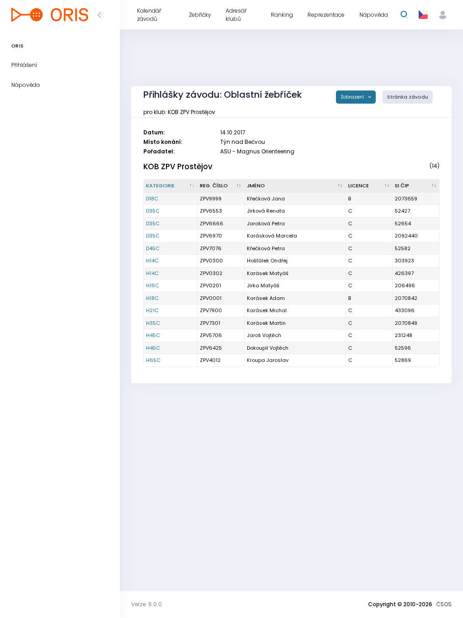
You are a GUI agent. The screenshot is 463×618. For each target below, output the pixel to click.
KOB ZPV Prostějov (178, 166)
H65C (153, 360)
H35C (153, 323)
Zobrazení (352, 97)
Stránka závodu (407, 97)
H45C (153, 335)
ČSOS (444, 604)
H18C (152, 298)
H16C (152, 285)
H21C (152, 310)
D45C (153, 248)
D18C (152, 198)
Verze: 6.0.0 (146, 604)
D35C (153, 210)
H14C (152, 260)
